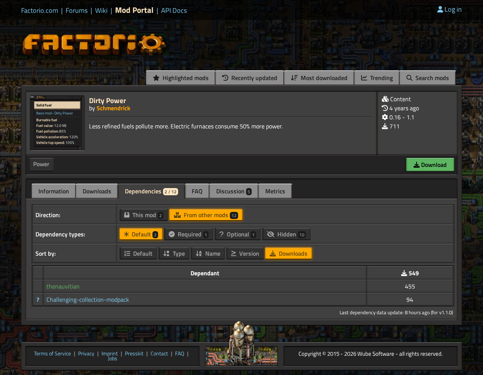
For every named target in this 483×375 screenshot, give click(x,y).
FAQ (197, 191)
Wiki (101, 10)
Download (433, 164)
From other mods (209, 214)
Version (248, 253)
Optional (240, 234)
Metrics (275, 191)
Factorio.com (39, 10)
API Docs (174, 10)
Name (212, 253)
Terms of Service (52, 353)
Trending (381, 77)
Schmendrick (113, 108)
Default (143, 234)
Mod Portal (134, 10)
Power (41, 163)
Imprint (110, 353)
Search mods (431, 77)
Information (53, 191)
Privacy (86, 353)
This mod (146, 214)
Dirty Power (107, 100)
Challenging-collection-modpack (87, 299)
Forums (77, 10)
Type (178, 253)
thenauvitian (63, 286)
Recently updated (253, 77)
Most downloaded (323, 77)
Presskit (134, 353)
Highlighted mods (185, 77)
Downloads (97, 191)
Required (191, 234)
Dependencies (151, 191)
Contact (159, 353)
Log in (453, 9)
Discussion (233, 191)
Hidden (290, 234)
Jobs (112, 358)
